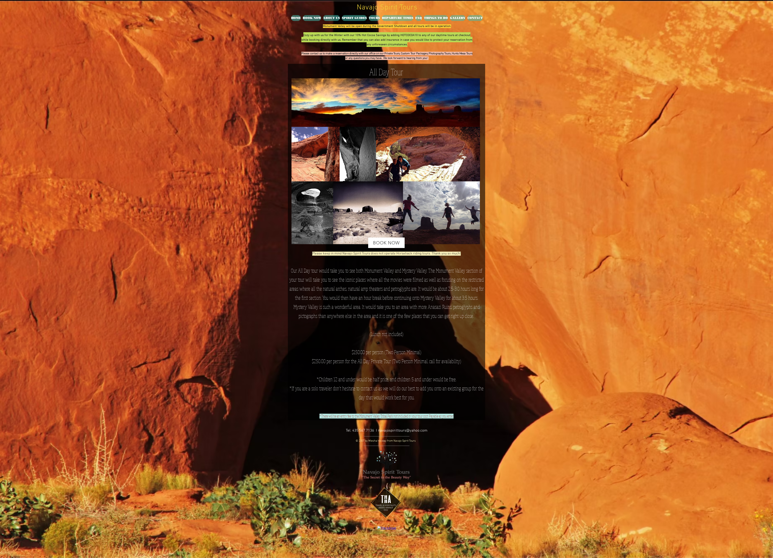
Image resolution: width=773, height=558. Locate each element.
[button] (374, 18)
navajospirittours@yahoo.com (402, 430)
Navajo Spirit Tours (387, 7)
